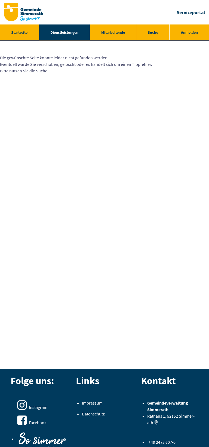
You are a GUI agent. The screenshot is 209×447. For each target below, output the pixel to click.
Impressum (92, 403)
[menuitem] (19, 32)
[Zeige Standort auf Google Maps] (156, 422)
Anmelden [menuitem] (189, 32)
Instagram (38, 407)
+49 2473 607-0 (162, 442)
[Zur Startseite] (23, 12)
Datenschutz (93, 414)
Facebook (38, 422)
